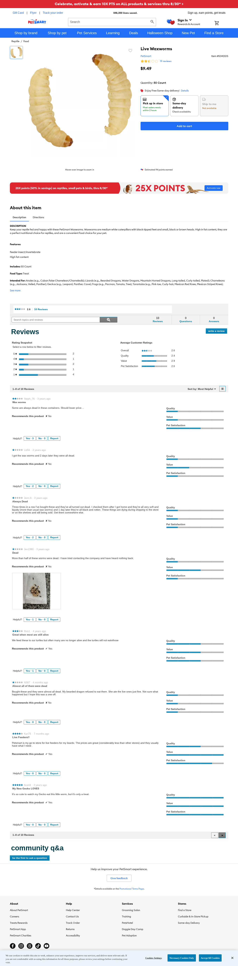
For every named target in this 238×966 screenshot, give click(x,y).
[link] (20, 309)
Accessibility (73, 935)
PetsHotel (127, 922)
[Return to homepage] (37, 21)
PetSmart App (18, 929)
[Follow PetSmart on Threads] (29, 946)
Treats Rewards (18, 922)
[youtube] (46, 946)
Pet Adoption (129, 935)
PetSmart (146, 56)
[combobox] (112, 21)
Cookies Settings (153, 957)
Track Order (73, 922)
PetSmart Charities (20, 935)
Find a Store (184, 910)
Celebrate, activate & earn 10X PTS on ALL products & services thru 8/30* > (119, 4)
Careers (14, 916)
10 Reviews (42, 309)
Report (54, 438)
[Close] (232, 958)
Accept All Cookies (210, 957)
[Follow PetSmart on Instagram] (21, 946)
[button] (222, 835)
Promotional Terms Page (131, 888)
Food (26, 41)
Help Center (73, 910)
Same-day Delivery (189, 922)
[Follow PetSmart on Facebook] (13, 946)
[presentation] (36, 591)
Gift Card (18, 12)
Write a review (217, 332)
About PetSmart (19, 910)
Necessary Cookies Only (181, 957)
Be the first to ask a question (29, 858)
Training (126, 916)
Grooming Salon (131, 910)
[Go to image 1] (16, 52)
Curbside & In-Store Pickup (193, 916)
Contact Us (72, 916)
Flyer (33, 12)
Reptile (15, 41)
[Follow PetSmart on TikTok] (38, 946)
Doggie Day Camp (132, 929)
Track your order (53, 12)
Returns (70, 929)
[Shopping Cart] (221, 23)
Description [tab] (19, 217)
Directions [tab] (38, 217)
